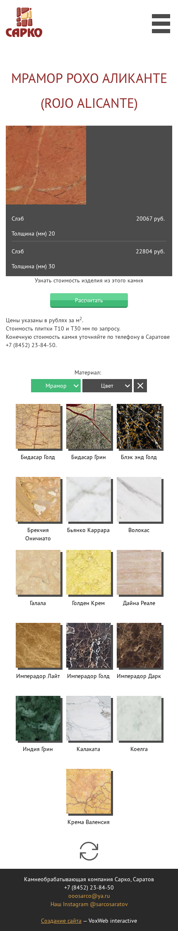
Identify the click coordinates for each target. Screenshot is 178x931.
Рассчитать (89, 300)
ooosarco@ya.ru (89, 895)
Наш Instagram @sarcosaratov (89, 904)
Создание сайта (61, 920)
